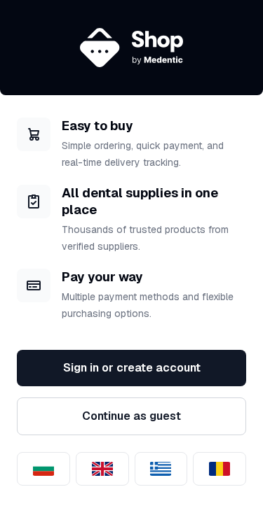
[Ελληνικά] (161, 469)
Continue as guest (131, 416)
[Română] (219, 469)
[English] (102, 469)
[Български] (43, 469)
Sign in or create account (132, 367)
